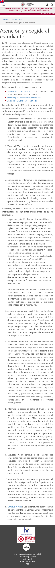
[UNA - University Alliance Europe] (26, 547)
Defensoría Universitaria (19, 91)
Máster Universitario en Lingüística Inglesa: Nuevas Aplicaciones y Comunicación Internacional (28, 9)
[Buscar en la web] (52, 4)
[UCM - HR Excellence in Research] (26, 531)
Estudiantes (17, 19)
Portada (5, 19)
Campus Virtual (14, 507)
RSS (27, 564)
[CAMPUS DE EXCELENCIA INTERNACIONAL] (26, 539)
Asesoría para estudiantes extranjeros (24, 98)
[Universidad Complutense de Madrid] (27, 4)
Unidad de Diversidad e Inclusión (22, 101)
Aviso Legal (27, 559)
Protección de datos (27, 561)
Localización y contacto (27, 557)
